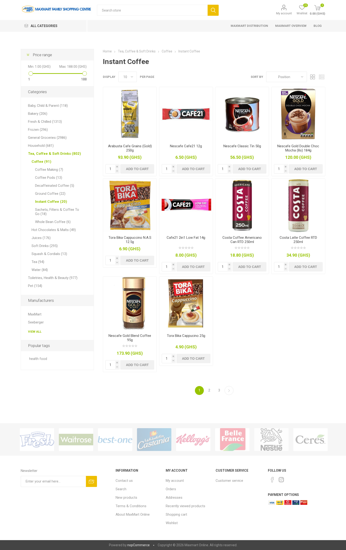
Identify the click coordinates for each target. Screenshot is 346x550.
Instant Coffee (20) (51, 201)
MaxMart (34, 314)
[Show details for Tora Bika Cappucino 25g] (186, 303)
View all (34, 331)
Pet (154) (35, 286)
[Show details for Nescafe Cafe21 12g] (186, 113)
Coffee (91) (41, 161)
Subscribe (91, 481)
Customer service (229, 480)
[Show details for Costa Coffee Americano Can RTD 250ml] (242, 205)
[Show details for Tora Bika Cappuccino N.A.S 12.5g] (130, 205)
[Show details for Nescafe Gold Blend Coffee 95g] (130, 303)
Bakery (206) (37, 114)
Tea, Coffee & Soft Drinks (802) (54, 153)
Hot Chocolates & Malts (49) (54, 230)
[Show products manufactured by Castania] (154, 439)
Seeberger (36, 322)
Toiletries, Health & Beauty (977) (52, 278)
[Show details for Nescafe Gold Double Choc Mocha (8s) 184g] (298, 113)
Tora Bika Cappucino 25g (186, 336)
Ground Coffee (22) (50, 193)
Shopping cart (176, 514)
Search (213, 10)
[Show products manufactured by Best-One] (115, 439)
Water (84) (40, 270)
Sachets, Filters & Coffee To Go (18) (57, 211)
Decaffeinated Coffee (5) (54, 185)
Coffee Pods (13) (48, 177)
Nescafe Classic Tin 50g (242, 146)
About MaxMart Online (133, 514)
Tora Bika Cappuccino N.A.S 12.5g (130, 239)
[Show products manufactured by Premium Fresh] (37, 439)
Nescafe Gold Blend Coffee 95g (130, 338)
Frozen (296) (38, 130)
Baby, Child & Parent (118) (48, 106)
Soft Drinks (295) (45, 246)
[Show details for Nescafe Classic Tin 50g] (242, 113)
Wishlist (172, 523)
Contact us (124, 480)
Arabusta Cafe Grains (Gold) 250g (130, 148)
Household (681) (41, 145)
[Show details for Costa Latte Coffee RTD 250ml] (298, 205)
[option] (36, 439)
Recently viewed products (185, 506)
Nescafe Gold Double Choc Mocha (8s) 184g (298, 148)
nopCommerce (138, 545)
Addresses (174, 497)
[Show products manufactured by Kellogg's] (193, 439)
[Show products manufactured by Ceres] (310, 439)
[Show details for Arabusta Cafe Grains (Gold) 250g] (130, 113)
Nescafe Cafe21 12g (186, 146)
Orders (171, 489)
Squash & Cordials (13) (49, 254)
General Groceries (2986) (47, 138)
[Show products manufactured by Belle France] (232, 439)
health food (38, 359)
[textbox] (152, 10)
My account (284, 13)
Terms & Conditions (131, 506)
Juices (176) (41, 238)
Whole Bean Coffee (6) (53, 222)
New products (126, 497)
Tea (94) (38, 262)
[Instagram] (281, 479)
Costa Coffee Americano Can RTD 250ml (242, 239)
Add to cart (137, 169)
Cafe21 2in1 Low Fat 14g (186, 237)
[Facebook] (272, 479)
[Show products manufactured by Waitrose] (76, 439)
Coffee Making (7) (49, 169)
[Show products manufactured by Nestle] (271, 439)
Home (107, 51)
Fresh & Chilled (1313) (45, 122)
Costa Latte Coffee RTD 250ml (298, 239)
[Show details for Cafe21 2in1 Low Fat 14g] (186, 205)
